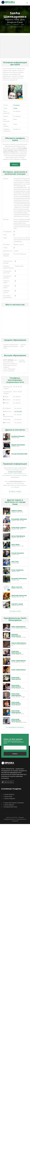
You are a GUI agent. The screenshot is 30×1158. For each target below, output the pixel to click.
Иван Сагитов (16, 587)
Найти (15, 753)
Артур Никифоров (18, 536)
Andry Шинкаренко (18, 626)
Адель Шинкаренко (18, 643)
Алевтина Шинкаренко (16, 652)
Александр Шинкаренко (16, 678)
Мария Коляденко (18, 445)
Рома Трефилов (17, 570)
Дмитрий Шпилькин (19, 595)
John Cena (15, 561)
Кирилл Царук (16, 510)
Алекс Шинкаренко (18, 660)
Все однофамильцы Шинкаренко (15, 727)
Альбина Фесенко (18, 436)
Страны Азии (8, 796)
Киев (15, 108)
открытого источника (15, 472)
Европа (8, 24)
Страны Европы (9, 794)
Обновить (15, 164)
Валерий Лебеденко (19, 578)
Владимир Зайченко (19, 519)
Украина (17, 105)
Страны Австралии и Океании (14, 803)
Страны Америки (9, 798)
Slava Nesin (15, 544)
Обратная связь (8, 782)
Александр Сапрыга (18, 527)
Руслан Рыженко (17, 553)
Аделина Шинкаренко (16, 635)
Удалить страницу (15, 491)
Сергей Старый (17, 604)
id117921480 (18, 411)
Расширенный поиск (10, 807)
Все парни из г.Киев (15, 611)
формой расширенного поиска (14, 742)
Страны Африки (9, 805)
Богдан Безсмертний (19, 454)
